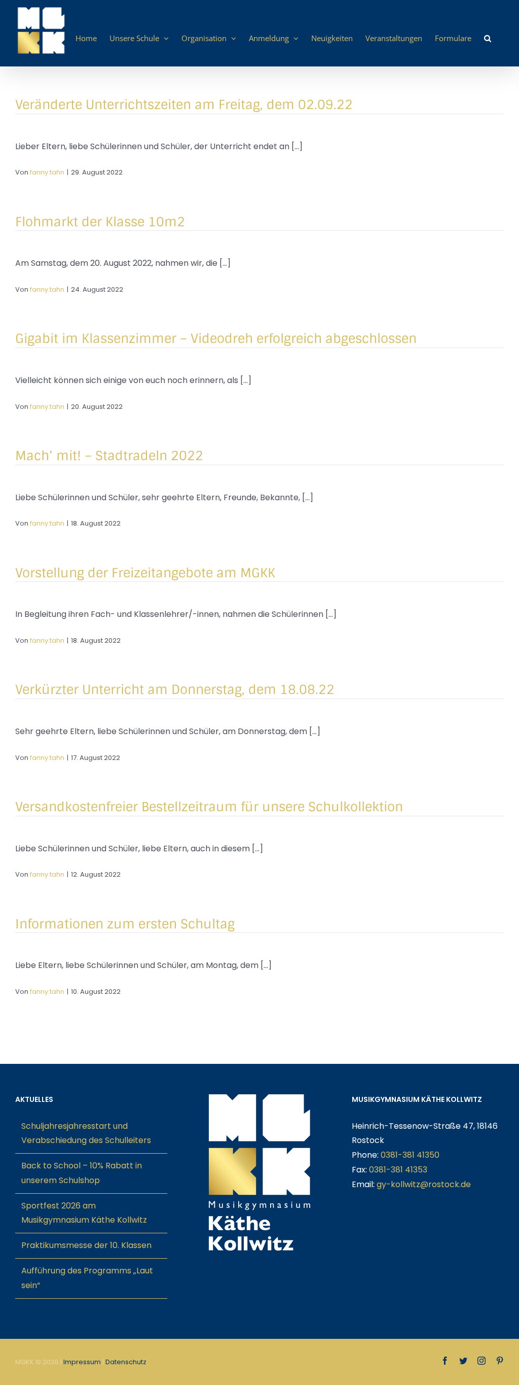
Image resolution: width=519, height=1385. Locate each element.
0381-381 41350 (410, 1155)
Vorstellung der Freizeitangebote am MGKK (145, 573)
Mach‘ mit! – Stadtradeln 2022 (109, 455)
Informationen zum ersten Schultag (125, 924)
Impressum (82, 1362)
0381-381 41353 (398, 1169)
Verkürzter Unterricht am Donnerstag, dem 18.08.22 (175, 689)
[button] (487, 38)
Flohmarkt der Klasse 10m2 (100, 222)
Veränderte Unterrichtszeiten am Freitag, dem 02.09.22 (184, 104)
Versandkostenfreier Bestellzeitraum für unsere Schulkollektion (209, 807)
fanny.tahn (47, 172)
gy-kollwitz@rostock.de (424, 1184)
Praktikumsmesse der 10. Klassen (86, 1245)
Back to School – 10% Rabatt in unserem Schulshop (81, 1173)
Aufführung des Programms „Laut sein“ (87, 1278)
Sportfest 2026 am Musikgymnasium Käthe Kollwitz (84, 1213)
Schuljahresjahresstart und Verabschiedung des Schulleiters (86, 1133)
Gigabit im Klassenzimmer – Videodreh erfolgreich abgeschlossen (216, 338)
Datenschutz (125, 1362)
